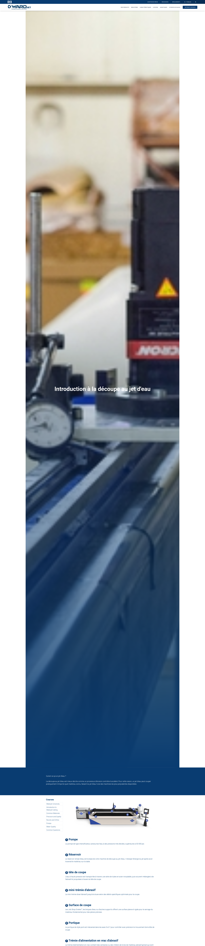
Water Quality (51, 827)
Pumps (48, 823)
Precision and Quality (53, 817)
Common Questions (53, 830)
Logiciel (155, 7)
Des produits (125, 7)
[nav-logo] (19, 7)
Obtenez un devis (190, 7)
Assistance (163, 7)
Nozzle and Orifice (52, 820)
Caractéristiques (145, 7)
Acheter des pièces (152, 1)
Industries (134, 7)
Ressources (165, 1)
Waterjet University (52, 804)
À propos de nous (174, 7)
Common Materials (53, 813)
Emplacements (176, 1)
